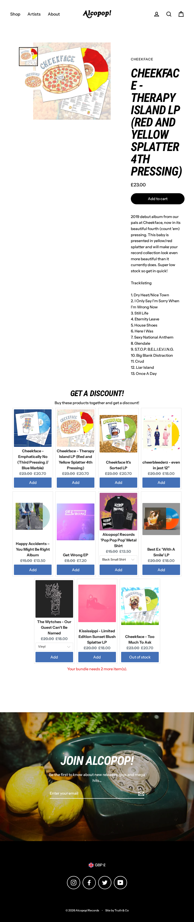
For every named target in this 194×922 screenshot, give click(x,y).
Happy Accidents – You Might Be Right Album (33, 549)
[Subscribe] (140, 793)
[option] (72, 81)
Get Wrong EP (75, 555)
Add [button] (33, 482)
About (54, 14)
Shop (15, 14)
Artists (34, 14)
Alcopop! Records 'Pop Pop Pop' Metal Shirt (119, 540)
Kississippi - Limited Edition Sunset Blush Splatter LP (97, 637)
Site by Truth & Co (117, 910)
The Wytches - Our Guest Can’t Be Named (54, 627)
